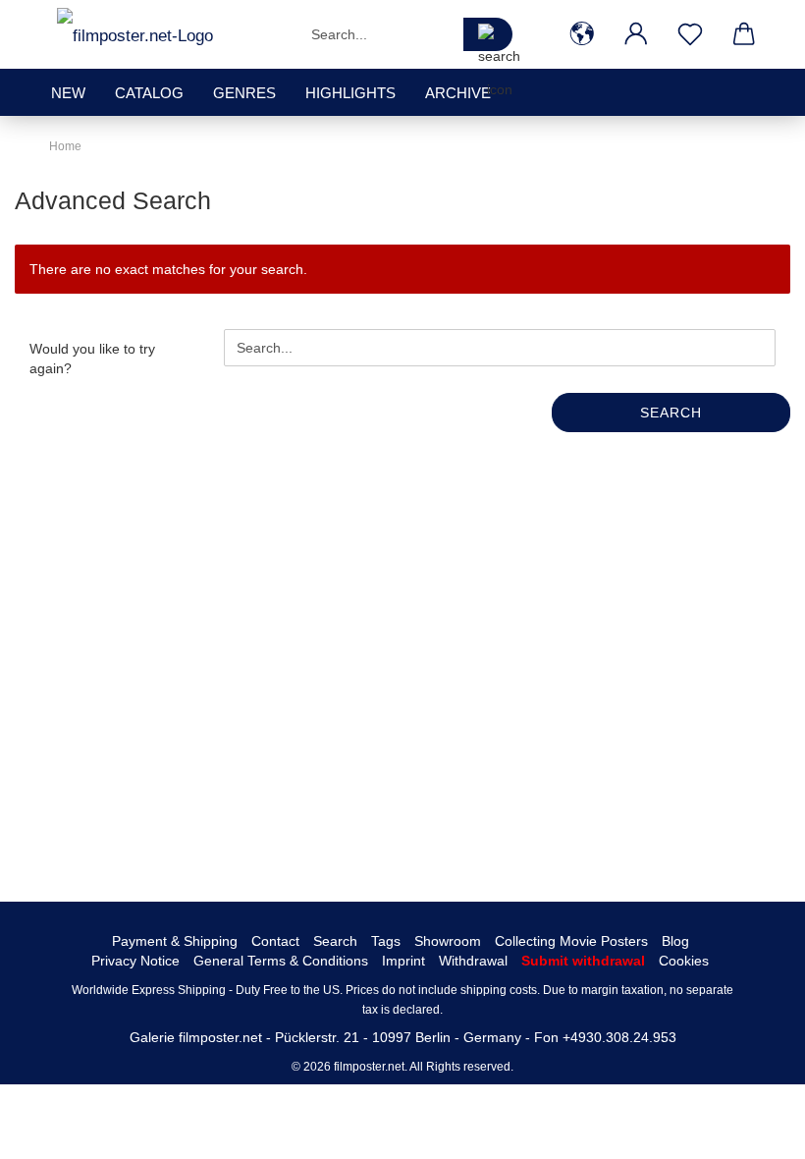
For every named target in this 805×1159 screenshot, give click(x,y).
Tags (386, 941)
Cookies (684, 960)
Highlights (350, 92)
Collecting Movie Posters (571, 941)
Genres (244, 92)
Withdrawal (473, 960)
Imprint (403, 960)
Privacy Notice (135, 960)
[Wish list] (690, 34)
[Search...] (487, 34)
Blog (675, 941)
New (68, 92)
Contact (275, 941)
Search (671, 412)
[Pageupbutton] (751, 1129)
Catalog (149, 92)
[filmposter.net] (135, 34)
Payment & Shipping (175, 941)
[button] (582, 34)
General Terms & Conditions (280, 960)
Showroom (447, 941)
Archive (458, 92)
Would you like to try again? (92, 358)
